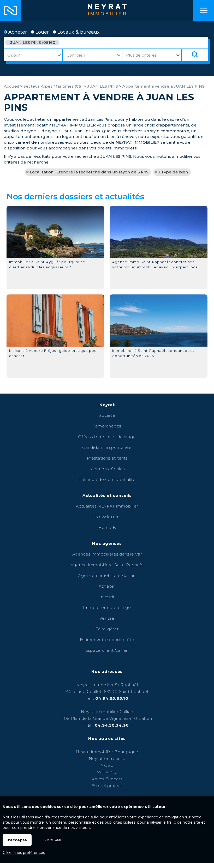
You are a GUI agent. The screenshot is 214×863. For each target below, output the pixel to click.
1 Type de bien (173, 172)
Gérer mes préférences (24, 852)
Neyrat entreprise (107, 758)
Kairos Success (107, 778)
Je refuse (53, 839)
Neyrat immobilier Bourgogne (107, 751)
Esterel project (107, 785)
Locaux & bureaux (78, 32)
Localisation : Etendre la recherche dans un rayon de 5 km (89, 172)
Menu (203, 10)
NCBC (107, 765)
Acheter (17, 32)
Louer (41, 32)
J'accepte (17, 840)
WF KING (107, 772)
